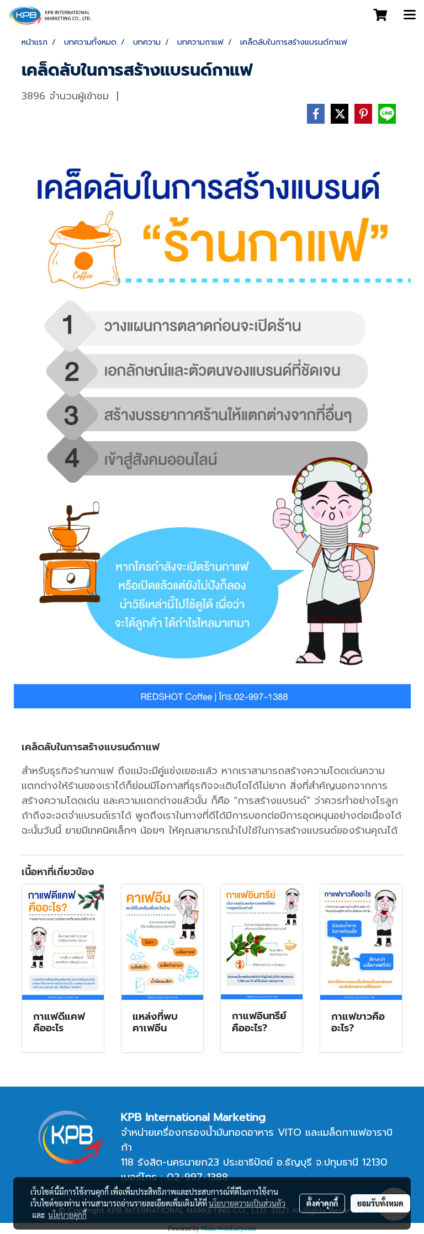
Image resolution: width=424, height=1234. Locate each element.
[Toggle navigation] (410, 15)
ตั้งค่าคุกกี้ (322, 1203)
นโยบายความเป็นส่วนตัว (247, 1203)
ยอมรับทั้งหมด (380, 1203)
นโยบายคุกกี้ (67, 1215)
